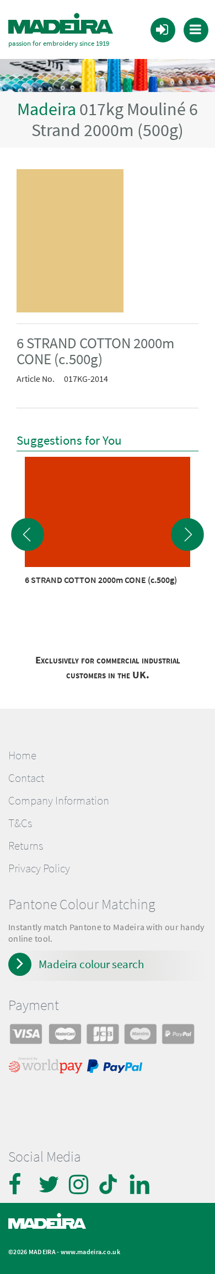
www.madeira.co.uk (90, 1252)
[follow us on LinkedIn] (141, 1184)
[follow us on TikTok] (110, 1184)
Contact (26, 778)
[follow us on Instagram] (80, 1184)
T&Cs (20, 823)
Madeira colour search (91, 964)
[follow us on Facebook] (19, 1184)
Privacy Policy (39, 868)
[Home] (60, 23)
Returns (25, 846)
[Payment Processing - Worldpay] (47, 1068)
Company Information (58, 800)
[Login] (162, 29)
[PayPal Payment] (116, 1068)
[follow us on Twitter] (50, 1184)
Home (22, 755)
